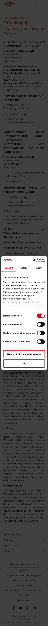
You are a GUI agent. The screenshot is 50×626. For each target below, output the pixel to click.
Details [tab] (24, 267)
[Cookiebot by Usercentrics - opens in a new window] (33, 260)
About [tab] (39, 267)
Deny (24, 363)
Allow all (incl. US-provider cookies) (24, 354)
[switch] (41, 324)
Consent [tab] (9, 267)
